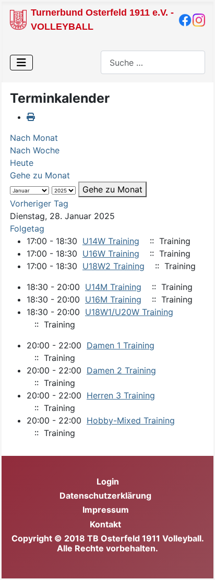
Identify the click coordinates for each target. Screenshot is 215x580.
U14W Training (110, 241)
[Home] (18, 19)
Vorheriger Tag (39, 203)
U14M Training (113, 287)
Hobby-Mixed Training (131, 420)
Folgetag (27, 228)
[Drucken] (31, 117)
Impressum (105, 509)
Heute (21, 163)
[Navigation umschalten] (21, 62)
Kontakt (105, 524)
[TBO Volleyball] (185, 19)
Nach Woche (34, 150)
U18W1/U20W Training (129, 312)
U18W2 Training (113, 266)
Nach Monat (34, 137)
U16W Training (110, 253)
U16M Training (113, 299)
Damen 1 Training (120, 345)
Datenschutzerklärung (105, 495)
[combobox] (153, 62)
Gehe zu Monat (40, 175)
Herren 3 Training (121, 395)
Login (108, 481)
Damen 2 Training (121, 370)
